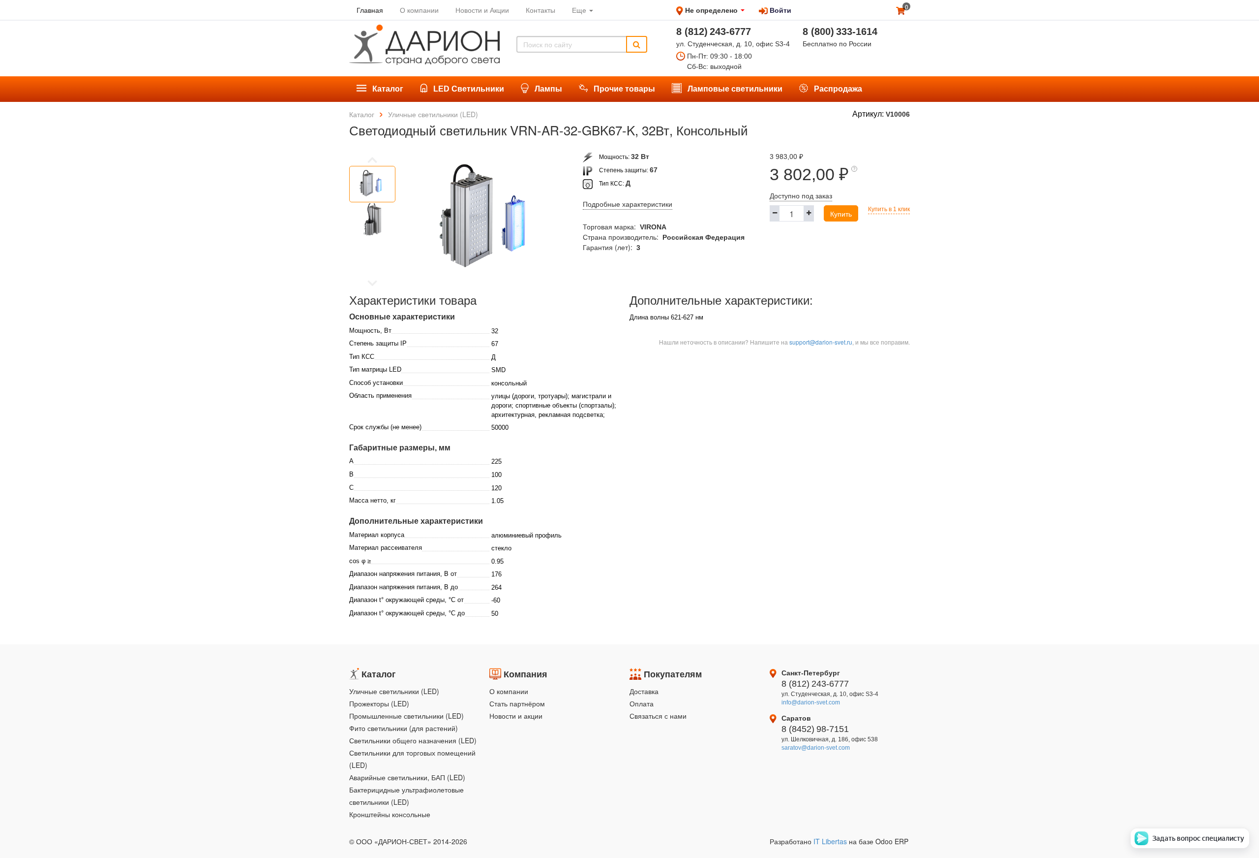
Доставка (644, 691)
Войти (779, 10)
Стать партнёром (517, 703)
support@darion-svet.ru (820, 342)
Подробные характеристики (627, 204)
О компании (508, 691)
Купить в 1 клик (889, 209)
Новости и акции (515, 716)
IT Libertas (831, 841)
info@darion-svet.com (810, 702)
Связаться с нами (658, 716)
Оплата (642, 703)
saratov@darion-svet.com (815, 747)
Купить (841, 214)
